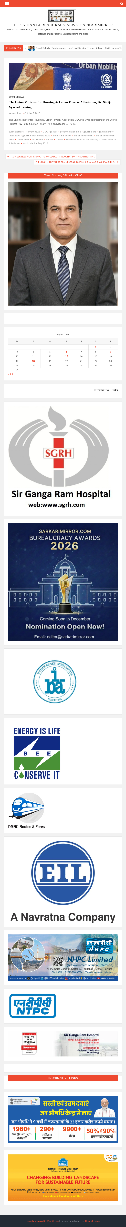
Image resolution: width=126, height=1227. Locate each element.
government (90, 131)
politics (49, 139)
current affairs (16, 131)
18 (33, 360)
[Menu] (7, 3)
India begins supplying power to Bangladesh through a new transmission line (53, 156)
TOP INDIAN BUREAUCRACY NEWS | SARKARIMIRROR (63, 25)
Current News (16, 97)
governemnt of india (70, 131)
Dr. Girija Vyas (50, 131)
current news (33, 131)
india (55, 135)
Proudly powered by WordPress (42, 1220)
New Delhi (37, 139)
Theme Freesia (92, 1220)
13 (66, 356)
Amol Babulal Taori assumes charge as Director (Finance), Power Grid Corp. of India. (56, 48)
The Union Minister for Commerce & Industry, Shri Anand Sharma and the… (75, 162)
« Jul (10, 374)
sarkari (59, 139)
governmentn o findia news (36, 135)
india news (66, 135)
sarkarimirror (15, 113)
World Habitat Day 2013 (35, 143)
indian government (83, 135)
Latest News (23, 139)
